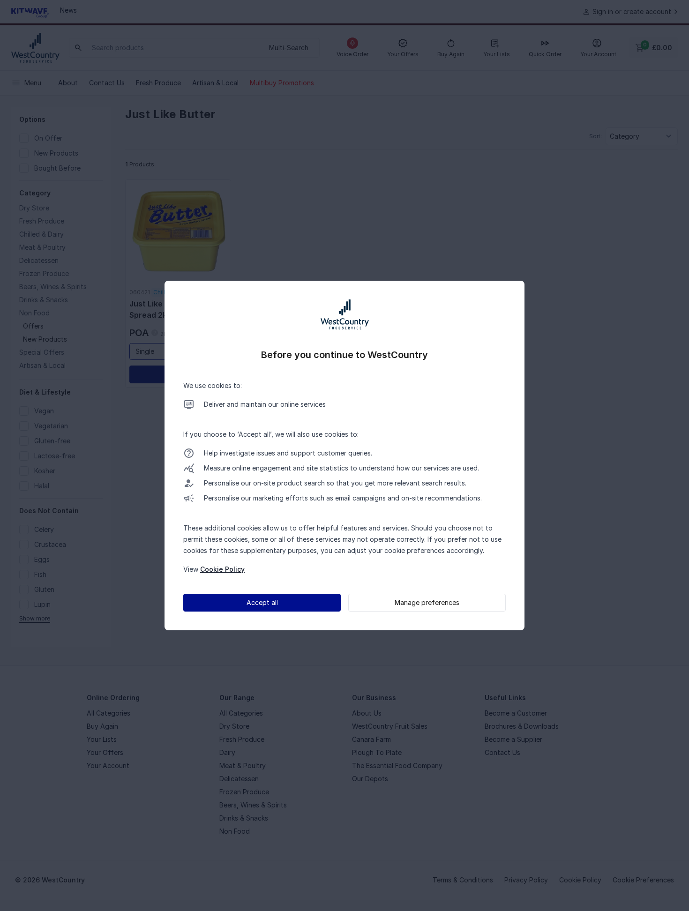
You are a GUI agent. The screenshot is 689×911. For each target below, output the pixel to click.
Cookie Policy (222, 569)
